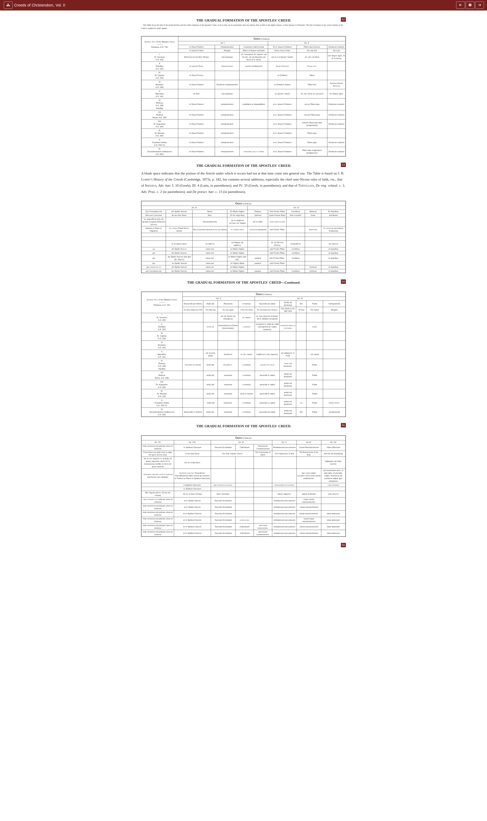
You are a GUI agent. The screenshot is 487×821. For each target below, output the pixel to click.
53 (343, 164)
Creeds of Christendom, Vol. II (39, 5)
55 (343, 425)
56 (343, 545)
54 (343, 281)
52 (343, 19)
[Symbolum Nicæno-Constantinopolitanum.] (479, 5)
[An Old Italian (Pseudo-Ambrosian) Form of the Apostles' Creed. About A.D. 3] (460, 5)
